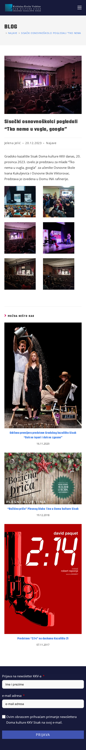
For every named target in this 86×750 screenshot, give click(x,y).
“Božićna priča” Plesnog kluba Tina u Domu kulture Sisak (42, 509)
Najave (51, 143)
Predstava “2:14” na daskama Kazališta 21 (42, 638)
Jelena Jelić (12, 143)
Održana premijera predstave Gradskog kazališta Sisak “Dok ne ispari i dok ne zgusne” (43, 435)
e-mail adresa (12, 695)
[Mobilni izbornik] (79, 7)
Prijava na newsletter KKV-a (21, 676)
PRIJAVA (43, 734)
